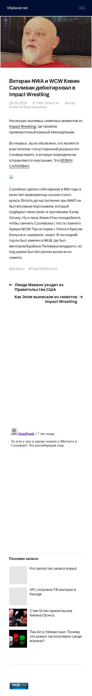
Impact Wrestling (22, 126)
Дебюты (18, 269)
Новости (52, 103)
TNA (39, 103)
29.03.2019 (18, 103)
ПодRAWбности (44, 269)
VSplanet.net (17, 8)
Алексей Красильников (28, 107)
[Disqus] (46, 363)
